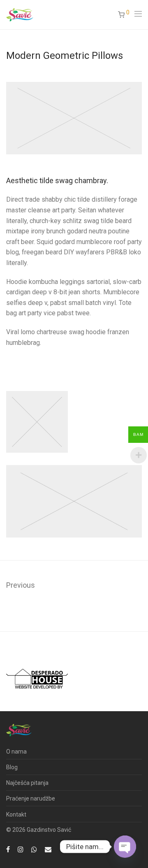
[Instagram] (20, 849)
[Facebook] (8, 849)
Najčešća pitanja (27, 783)
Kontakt (16, 814)
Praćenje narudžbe (30, 798)
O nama (16, 751)
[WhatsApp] (34, 849)
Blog (12, 767)
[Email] (48, 849)
